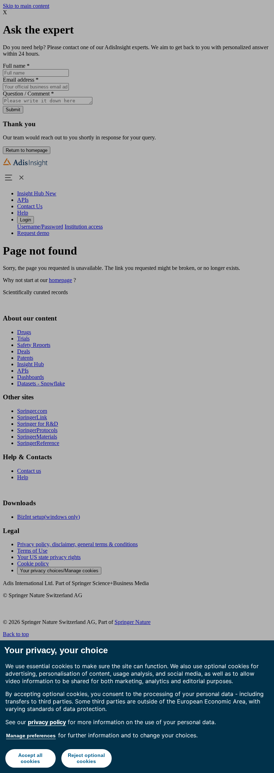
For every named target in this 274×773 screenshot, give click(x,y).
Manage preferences (31, 735)
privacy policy (47, 722)
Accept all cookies (30, 758)
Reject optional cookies (86, 758)
